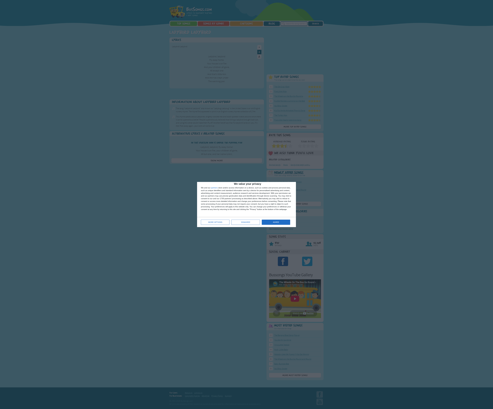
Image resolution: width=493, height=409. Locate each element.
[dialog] (246, 204)
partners (214, 188)
